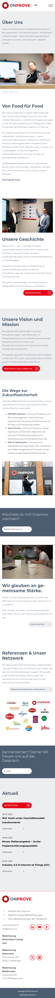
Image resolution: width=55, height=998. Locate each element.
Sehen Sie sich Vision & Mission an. (18, 369)
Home (5, 91)
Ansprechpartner (37, 624)
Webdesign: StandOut (27, 995)
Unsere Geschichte (33, 293)
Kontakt (7, 771)
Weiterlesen (7, 829)
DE (35, 5)
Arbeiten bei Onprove (13, 529)
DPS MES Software (17, 414)
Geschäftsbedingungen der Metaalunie (27, 918)
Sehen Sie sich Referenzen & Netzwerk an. (28, 689)
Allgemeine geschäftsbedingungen (25, 914)
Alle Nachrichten (11, 805)
